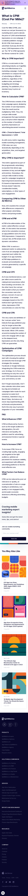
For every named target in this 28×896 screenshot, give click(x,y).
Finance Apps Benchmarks (10, 822)
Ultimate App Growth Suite (9, 793)
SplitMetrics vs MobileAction (10, 777)
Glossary (4, 838)
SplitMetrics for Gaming (9, 763)
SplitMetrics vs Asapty (8, 774)
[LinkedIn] (13, 882)
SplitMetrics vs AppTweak (9, 771)
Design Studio (6, 801)
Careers (4, 857)
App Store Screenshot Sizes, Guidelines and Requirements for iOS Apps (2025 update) (14, 624)
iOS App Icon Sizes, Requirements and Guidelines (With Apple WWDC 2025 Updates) (14, 585)
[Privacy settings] (3, 893)
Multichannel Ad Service (9, 798)
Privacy (8, 877)
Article (5, 574)
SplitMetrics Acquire (8, 736)
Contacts (4, 851)
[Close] (25, 3)
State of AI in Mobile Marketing (11, 819)
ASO (5, 579)
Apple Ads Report (7, 817)
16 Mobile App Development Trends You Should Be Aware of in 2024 (14, 701)
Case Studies (6, 750)
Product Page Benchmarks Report (12, 814)
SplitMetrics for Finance (9, 768)
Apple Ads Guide (7, 833)
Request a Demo (7, 753)
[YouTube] (10, 882)
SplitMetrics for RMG (8, 766)
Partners (4, 859)
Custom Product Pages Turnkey (11, 795)
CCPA (16, 877)
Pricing (4, 854)
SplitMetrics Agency (8, 747)
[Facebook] (3, 882)
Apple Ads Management (9, 790)
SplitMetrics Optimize (8, 739)
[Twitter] (6, 882)
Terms (3, 877)
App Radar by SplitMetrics (9, 744)
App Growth (6, 658)
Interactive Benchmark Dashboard (12, 811)
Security (4, 862)
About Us (4, 848)
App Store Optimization (9, 787)
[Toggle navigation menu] (25, 8)
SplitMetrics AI (6, 742)
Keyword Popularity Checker (10, 835)
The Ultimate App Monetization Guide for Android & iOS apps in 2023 (13, 662)
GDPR (12, 877)
